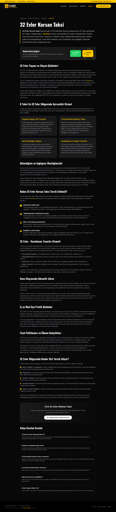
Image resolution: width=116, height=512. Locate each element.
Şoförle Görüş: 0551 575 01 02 (59, 417)
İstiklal (89, 80)
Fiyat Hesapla (73, 6)
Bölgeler (90, 6)
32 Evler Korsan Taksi (42, 24)
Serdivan (44, 18)
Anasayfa (63, 6)
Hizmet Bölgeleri (33, 18)
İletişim (109, 506)
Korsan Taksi (26, 508)
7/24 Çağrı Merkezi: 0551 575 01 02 (101, 1)
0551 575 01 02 (104, 6)
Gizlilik (94, 506)
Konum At (76, 53)
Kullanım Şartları (101, 506)
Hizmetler (83, 6)
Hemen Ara (88, 53)
